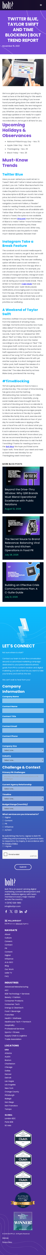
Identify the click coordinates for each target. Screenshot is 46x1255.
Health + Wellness (13, 1018)
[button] (41, 5)
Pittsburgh (9, 1095)
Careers (8, 941)
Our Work (9, 969)
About (7, 934)
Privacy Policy (11, 843)
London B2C (10, 1118)
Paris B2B (9, 1122)
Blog (7, 966)
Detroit (8, 1077)
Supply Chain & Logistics (16, 1035)
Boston (8, 1060)
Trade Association (13, 1039)
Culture (8, 938)
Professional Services (14, 1028)
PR (6, 948)
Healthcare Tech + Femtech (18, 1022)
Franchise (9, 1015)
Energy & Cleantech (14, 1008)
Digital (7, 955)
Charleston (10, 1063)
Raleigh (8, 1098)
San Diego (9, 1102)
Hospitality (10, 1025)
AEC (6, 990)
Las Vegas (9, 1081)
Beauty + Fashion (12, 997)
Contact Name (9, 706)
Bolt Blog (10, 446)
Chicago (8, 1067)
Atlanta (8, 1053)
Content (9, 952)
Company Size (9, 746)
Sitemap (5, 1238)
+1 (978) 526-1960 (13, 903)
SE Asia (8, 1125)
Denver (8, 1074)
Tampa (8, 1109)
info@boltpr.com (13, 906)
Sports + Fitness (12, 1032)
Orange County (12, 1091)
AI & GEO (9, 962)
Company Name (10, 696)
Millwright (19, 924)
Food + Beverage (12, 1011)
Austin (7, 1056)
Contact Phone (10, 736)
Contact (9, 945)
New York (9, 1088)
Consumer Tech (12, 1004)
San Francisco (11, 1105)
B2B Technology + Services (17, 994)
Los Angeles (10, 1084)
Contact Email (9, 726)
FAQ (7, 976)
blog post (21, 218)
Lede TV (8, 973)
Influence (9, 959)
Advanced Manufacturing (16, 987)
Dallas (7, 1070)
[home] (8, 5)
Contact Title (9, 716)
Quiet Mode (27, 284)
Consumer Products (14, 1001)
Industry (6, 756)
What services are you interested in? (20, 814)
